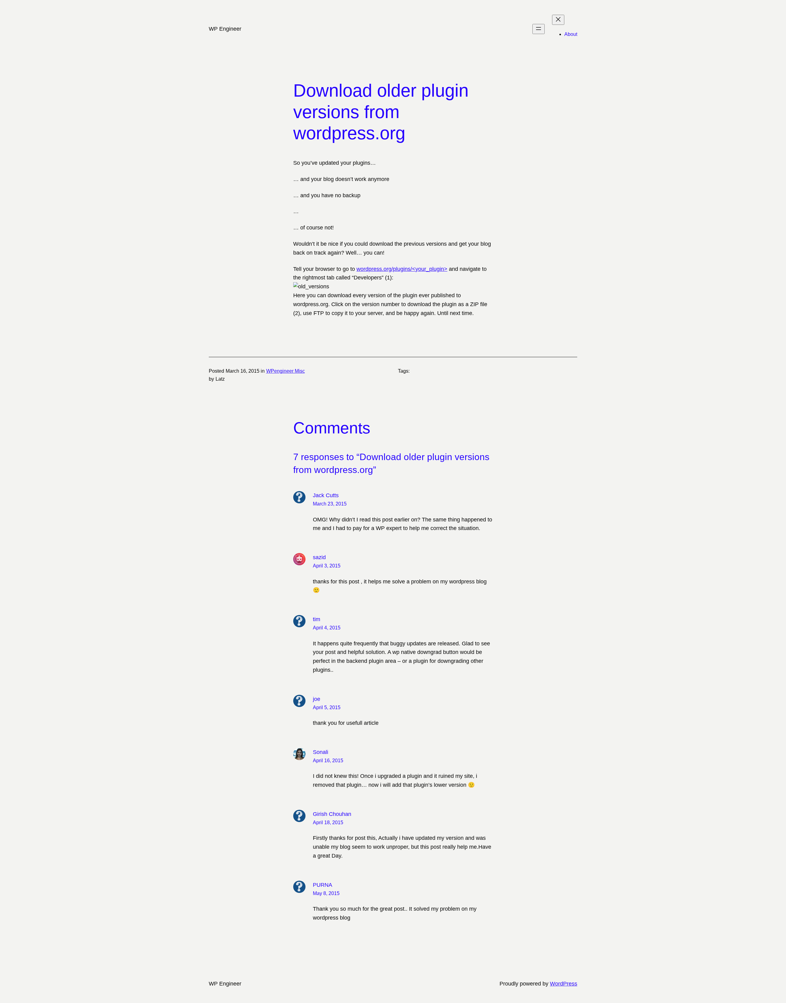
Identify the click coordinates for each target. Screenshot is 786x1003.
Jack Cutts (326, 495)
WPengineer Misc (285, 371)
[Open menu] (538, 29)
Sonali (320, 752)
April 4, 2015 (326, 627)
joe (316, 699)
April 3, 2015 (326, 565)
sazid (319, 557)
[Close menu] (558, 20)
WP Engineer (225, 29)
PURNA (322, 885)
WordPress (563, 984)
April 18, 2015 (328, 822)
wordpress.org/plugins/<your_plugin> (401, 269)
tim (316, 619)
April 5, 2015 (326, 707)
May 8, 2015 (326, 893)
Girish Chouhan (332, 814)
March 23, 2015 (330, 503)
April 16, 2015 (328, 760)
